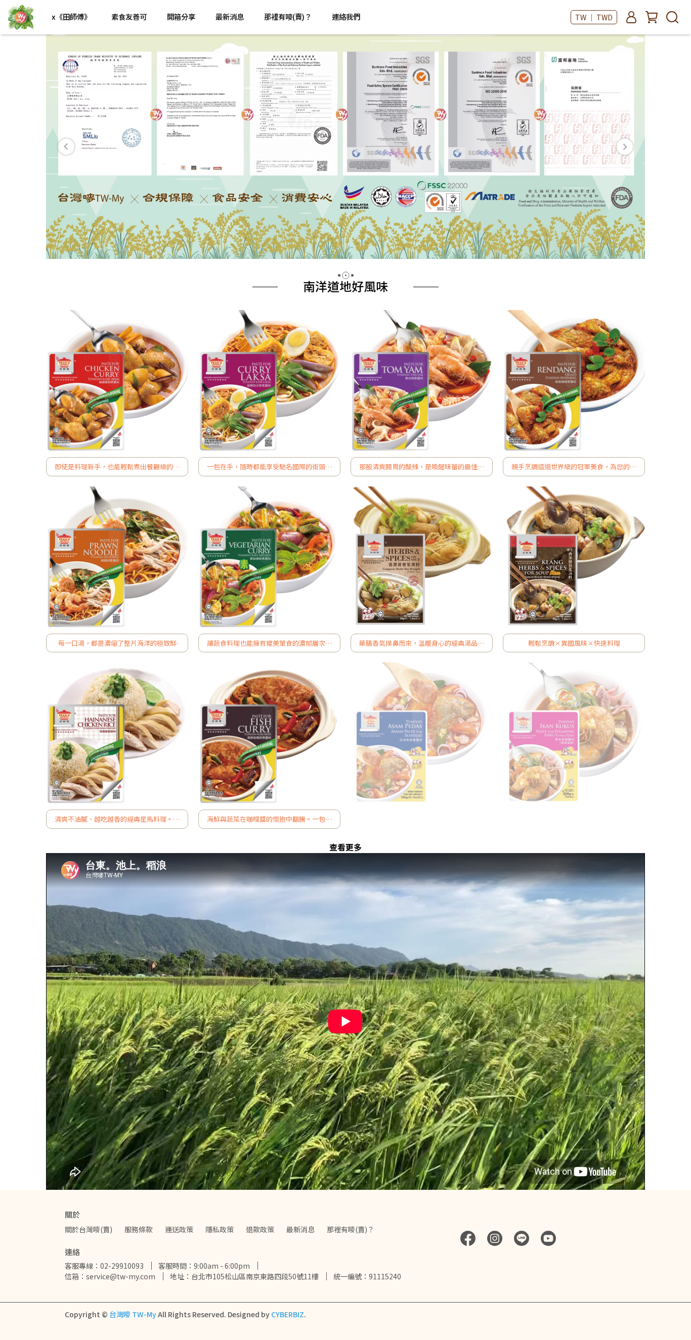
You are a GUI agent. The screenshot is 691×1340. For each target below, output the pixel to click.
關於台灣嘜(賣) (88, 1229)
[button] (66, 147)
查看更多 (345, 847)
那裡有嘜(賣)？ (288, 17)
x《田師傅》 (71, 17)
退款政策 (260, 1229)
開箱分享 (181, 17)
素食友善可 (129, 17)
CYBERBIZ (287, 1314)
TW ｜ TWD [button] (594, 17)
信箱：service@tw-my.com (110, 1276)
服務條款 (138, 1229)
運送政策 (179, 1229)
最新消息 (229, 17)
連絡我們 (346, 17)
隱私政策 (219, 1229)
